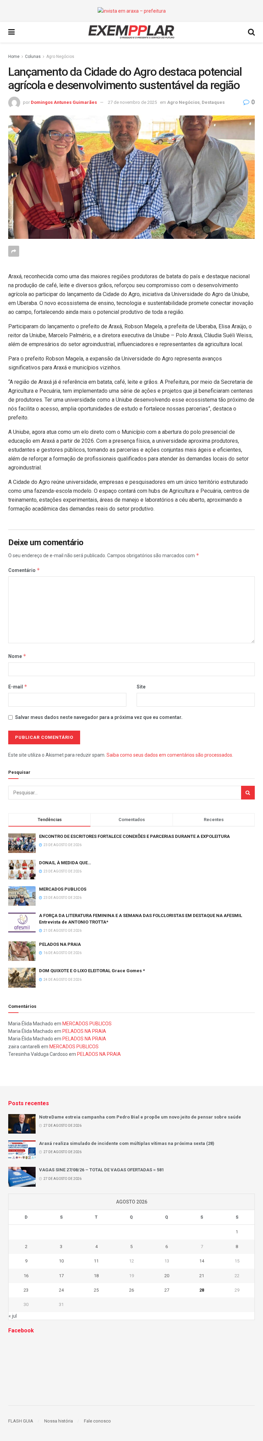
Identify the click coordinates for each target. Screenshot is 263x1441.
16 (26, 1275)
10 (61, 1260)
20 (166, 1275)
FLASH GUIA (20, 1421)
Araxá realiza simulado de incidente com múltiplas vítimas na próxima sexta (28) (126, 1143)
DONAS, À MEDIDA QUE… (65, 862)
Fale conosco (97, 1421)
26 (131, 1290)
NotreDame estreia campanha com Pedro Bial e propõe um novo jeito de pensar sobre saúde (140, 1117)
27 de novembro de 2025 (132, 102)
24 (61, 1290)
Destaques (213, 102)
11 (96, 1260)
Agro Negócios (60, 56)
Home (14, 56)
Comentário (24, 570)
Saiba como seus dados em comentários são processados (169, 755)
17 (61, 1275)
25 (96, 1290)
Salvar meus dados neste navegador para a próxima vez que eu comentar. (99, 717)
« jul (13, 1316)
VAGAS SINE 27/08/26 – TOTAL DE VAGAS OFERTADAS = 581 (101, 1169)
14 (201, 1260)
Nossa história (58, 1421)
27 (166, 1290)
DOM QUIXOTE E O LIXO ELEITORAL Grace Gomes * (92, 970)
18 (96, 1275)
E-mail (17, 686)
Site (141, 686)
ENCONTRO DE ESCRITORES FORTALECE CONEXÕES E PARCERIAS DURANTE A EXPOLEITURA (134, 836)
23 (26, 1290)
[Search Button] (248, 792)
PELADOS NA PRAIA (60, 944)
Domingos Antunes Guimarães (64, 102)
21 (201, 1275)
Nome (17, 656)
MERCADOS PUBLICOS (62, 889)
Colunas (33, 56)
